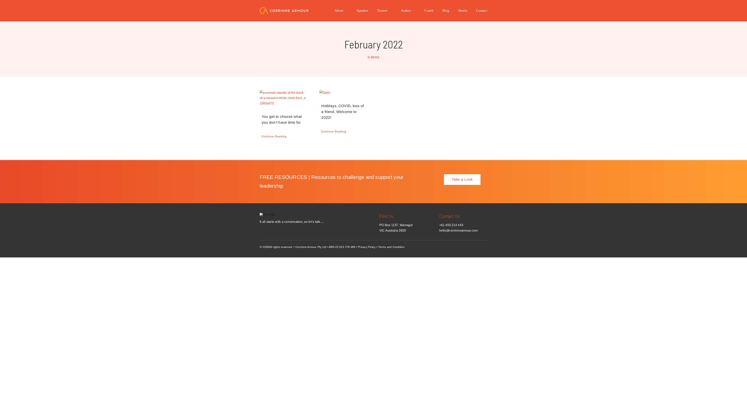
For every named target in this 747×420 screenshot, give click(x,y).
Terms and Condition (391, 246)
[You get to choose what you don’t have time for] (284, 98)
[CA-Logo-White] (284, 8)
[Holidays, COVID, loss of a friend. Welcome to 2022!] (343, 92)
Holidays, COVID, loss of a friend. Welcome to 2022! (342, 112)
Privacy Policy (366, 246)
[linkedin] (485, 246)
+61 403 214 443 (451, 225)
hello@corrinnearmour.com (458, 230)
